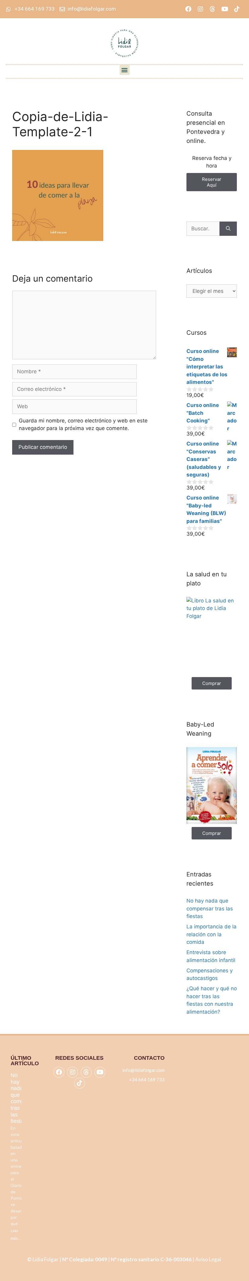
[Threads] (212, 9)
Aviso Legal (208, 1259)
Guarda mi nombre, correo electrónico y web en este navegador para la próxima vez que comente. (83, 425)
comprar (211, 683)
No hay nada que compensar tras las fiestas (209, 908)
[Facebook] (188, 9)
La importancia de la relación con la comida (211, 934)
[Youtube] (225, 9)
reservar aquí (211, 182)
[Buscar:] (203, 229)
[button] (125, 70)
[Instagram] (200, 9)
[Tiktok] (237, 9)
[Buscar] (228, 229)
